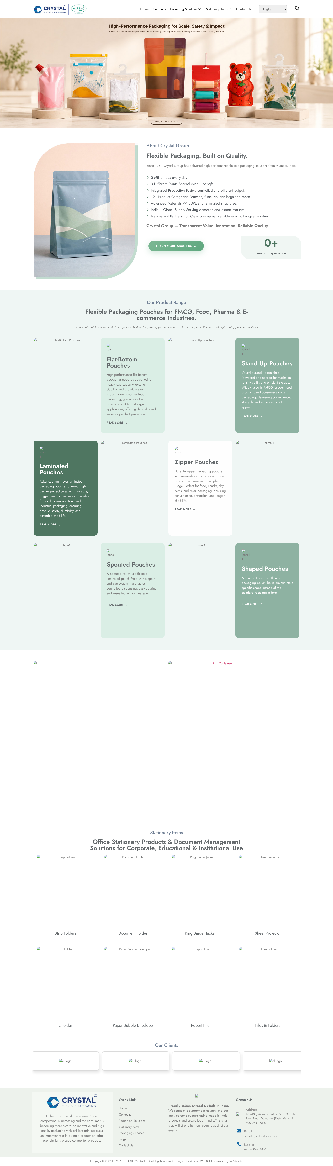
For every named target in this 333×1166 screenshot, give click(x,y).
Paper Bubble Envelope (133, 1025)
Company (159, 9)
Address (251, 1109)
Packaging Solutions (183, 9)
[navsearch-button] (297, 9)
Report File (200, 1025)
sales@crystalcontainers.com (261, 1136)
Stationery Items (217, 9)
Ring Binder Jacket (200, 933)
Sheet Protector (268, 933)
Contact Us (243, 9)
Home (144, 9)
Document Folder (132, 933)
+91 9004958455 (255, 1149)
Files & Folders (267, 1025)
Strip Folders (65, 933)
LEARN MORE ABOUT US (174, 246)
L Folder (65, 1025)
